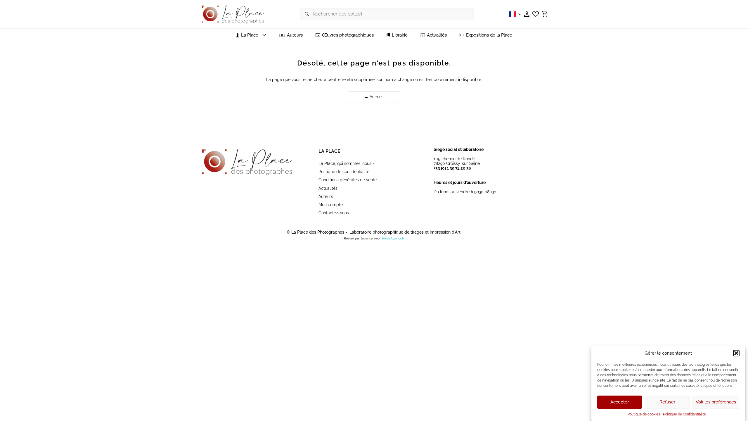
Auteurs (295, 35)
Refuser (667, 402)
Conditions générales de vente (347, 179)
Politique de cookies (644, 414)
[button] (736, 353)
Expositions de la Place (489, 35)
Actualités (437, 35)
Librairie (400, 35)
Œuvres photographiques (348, 35)
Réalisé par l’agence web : (362, 238)
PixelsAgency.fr (393, 238)
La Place (329, 151)
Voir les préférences (716, 402)
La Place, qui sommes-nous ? (346, 163)
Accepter (619, 402)
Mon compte (330, 204)
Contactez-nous (333, 212)
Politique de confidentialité (684, 414)
